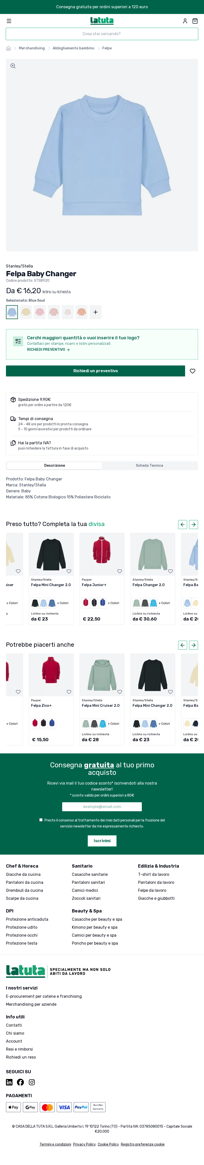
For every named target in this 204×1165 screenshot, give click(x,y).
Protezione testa (21, 943)
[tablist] (102, 465)
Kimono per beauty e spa (94, 927)
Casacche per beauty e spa (97, 919)
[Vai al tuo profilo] (185, 21)
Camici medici (85, 890)
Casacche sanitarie (90, 874)
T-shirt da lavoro (153, 874)
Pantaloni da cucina (24, 882)
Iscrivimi (102, 840)
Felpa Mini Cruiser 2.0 (101, 706)
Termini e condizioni (55, 1144)
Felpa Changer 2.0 (149, 585)
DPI (9, 911)
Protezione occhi (22, 935)
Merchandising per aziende (31, 1004)
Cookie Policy (108, 1144)
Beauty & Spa (87, 911)
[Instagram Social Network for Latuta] (32, 1082)
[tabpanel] (102, 488)
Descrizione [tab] (54, 465)
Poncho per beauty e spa (95, 943)
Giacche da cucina (23, 874)
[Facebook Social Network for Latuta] (20, 1082)
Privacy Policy (84, 1144)
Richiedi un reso (21, 1057)
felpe (107, 48)
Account (14, 1041)
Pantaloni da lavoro (156, 882)
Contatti (14, 1025)
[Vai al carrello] (195, 21)
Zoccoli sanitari (86, 898)
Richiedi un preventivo (95, 370)
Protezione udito (21, 927)
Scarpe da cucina (22, 898)
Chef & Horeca (22, 866)
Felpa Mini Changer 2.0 (51, 585)
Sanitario (82, 866)
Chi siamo (15, 1033)
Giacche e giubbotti (156, 898)
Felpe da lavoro (152, 890)
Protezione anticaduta (27, 919)
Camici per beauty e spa (94, 935)
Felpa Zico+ (41, 706)
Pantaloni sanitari (88, 882)
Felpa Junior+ (94, 585)
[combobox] (102, 34)
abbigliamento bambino (73, 48)
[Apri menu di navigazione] (9, 21)
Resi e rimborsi (19, 1049)
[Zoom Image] (13, 66)
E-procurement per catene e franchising (44, 996)
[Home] (8, 48)
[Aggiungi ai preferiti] (192, 370)
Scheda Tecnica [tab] (149, 465)
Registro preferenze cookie (143, 1144)
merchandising (32, 48)
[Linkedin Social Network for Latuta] (9, 1082)
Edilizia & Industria (158, 866)
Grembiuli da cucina (24, 890)
